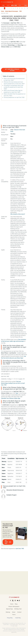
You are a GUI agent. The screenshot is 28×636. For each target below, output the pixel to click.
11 (24, 8)
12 (27, 8)
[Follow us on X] (13, 600)
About (13, 612)
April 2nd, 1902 (20, 548)
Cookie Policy (18, 617)
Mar (8, 5)
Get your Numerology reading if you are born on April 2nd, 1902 (13, 383)
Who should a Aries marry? (17, 214)
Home (2, 11)
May (20, 5)
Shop (16, 604)
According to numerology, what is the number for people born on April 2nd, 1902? (13, 87)
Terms (13, 614)
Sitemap (8, 612)
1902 (20, 11)
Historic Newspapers (13, 606)
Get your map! (6, 542)
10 (21, 8)
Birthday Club (18, 609)
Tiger (16, 393)
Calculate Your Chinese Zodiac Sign (10, 398)
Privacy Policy (10, 617)
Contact (19, 612)
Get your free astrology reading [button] (12, 70)
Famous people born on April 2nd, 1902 (14, 97)
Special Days (9, 609)
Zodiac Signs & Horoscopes (11, 11)
